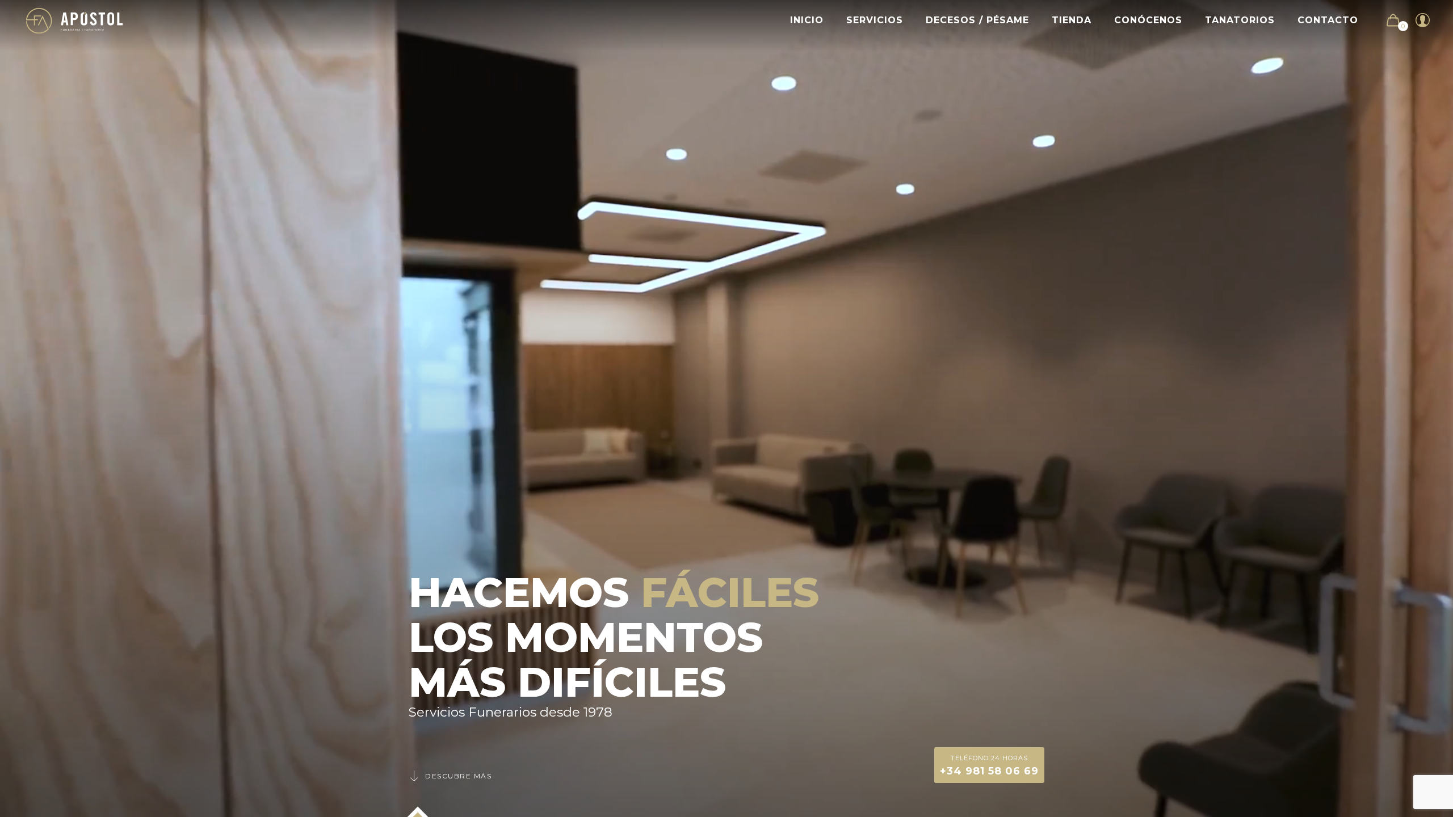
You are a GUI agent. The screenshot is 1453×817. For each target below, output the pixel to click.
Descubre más (458, 776)
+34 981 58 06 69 (989, 765)
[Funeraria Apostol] (74, 20)
